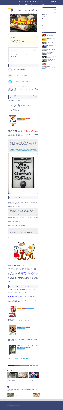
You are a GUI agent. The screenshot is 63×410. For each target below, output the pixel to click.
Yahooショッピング (21, 119)
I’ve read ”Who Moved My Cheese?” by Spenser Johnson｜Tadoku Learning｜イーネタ (22, 389)
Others (49, 18)
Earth (49, 12)
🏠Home (21, 4)
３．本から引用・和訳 (14, 56)
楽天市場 (28, 118)
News (49, 16)
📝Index (26, 4)
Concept (37, 4)
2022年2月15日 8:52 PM (10, 390)
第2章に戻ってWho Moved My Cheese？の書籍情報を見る (19, 358)
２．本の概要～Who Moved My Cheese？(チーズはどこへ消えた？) (21, 54)
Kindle (19, 118)
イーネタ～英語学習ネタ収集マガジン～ (31, 1)
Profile (31, 4)
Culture (9, 8)
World (49, 25)
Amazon (23, 118)
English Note (49, 14)
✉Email (42, 4)
